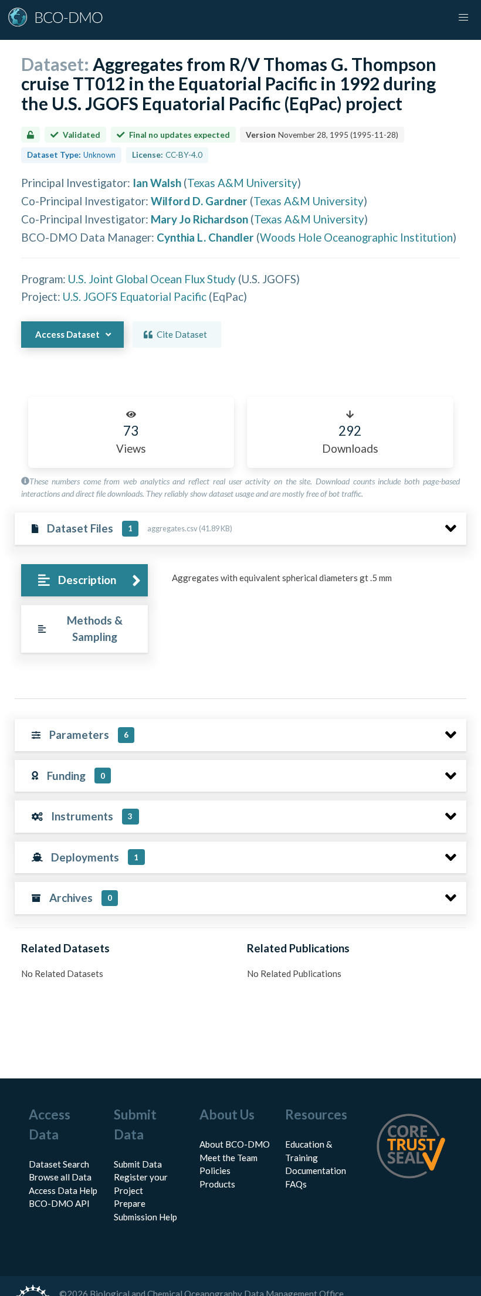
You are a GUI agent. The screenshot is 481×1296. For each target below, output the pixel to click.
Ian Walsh (157, 182)
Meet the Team (228, 1157)
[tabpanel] (316, 582)
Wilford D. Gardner (199, 201)
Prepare (129, 1203)
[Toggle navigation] (463, 17)
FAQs (296, 1184)
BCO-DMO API (59, 1203)
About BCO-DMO (234, 1144)
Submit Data (138, 1164)
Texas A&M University (242, 182)
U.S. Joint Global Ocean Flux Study (152, 279)
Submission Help (145, 1217)
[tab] (84, 580)
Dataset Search (59, 1164)
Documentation (315, 1170)
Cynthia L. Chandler (205, 237)
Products (217, 1184)
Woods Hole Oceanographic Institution (356, 237)
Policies (215, 1170)
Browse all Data (60, 1177)
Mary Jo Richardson (199, 219)
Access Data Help (63, 1190)
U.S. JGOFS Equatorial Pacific (134, 296)
